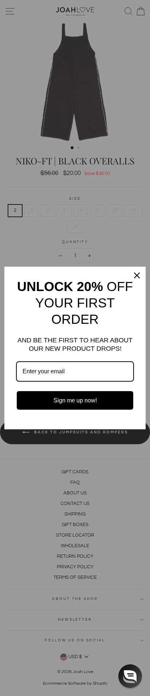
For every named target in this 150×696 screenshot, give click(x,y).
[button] (130, 676)
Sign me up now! (75, 400)
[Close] (137, 275)
